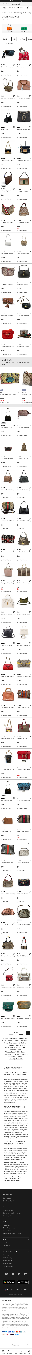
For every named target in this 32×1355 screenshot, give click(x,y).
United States (19, 1344)
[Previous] (11, 1033)
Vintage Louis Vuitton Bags (15, 1052)
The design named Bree (11, 1180)
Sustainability (7, 1258)
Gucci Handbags (20, 1054)
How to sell (6, 1225)
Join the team (7, 1263)
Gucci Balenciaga (10, 1043)
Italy (18, 1345)
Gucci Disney (7, 1041)
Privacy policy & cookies (15, 1295)
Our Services (8, 1195)
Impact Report (7, 1261)
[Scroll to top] (28, 1033)
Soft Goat (22, 1047)
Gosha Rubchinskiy (21, 1041)
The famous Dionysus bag (12, 1177)
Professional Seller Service (12, 1233)
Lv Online (22, 1043)
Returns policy (7, 1216)
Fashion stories (8, 1266)
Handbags (28, 13)
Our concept (7, 1198)
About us (6, 1255)
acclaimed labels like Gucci (14, 1154)
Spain (14, 1345)
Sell (4, 1222)
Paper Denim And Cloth (15, 1045)
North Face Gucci (15, 1050)
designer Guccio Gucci (10, 1087)
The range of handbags (10, 1163)
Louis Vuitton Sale (10, 1047)
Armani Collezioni (9, 1038)
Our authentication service (12, 1213)
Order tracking (8, 1210)
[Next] (21, 1033)
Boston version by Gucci (12, 1179)
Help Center (7, 1243)
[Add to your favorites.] (14, 65)
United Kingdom (11, 1344)
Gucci (10, 13)
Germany (26, 1344)
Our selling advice (9, 1228)
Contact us (6, 1246)
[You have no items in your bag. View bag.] (28, 8)
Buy (4, 1207)
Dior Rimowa (22, 1038)
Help (4, 1239)
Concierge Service (9, 1201)
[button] (28, 8)
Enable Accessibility (16, 1)
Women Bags (18, 13)
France (4, 1344)
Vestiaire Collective (10, 1251)
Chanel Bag (8, 1054)
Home (4, 13)
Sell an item (7, 1231)
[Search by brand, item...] (4, 7)
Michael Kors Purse (15, 1056)
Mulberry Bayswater (16, 1059)
